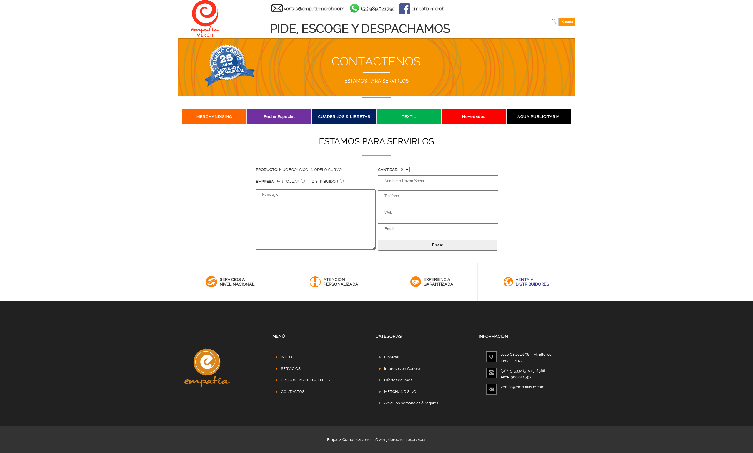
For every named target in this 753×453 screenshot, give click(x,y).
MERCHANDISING (214, 116)
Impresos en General (402, 368)
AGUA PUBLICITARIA (538, 116)
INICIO (286, 357)
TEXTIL (409, 116)
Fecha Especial (279, 116)
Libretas (391, 357)
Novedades (473, 116)
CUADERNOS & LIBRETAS (344, 116)
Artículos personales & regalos (411, 403)
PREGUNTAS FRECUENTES (305, 380)
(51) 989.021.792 (378, 8)
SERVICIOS (291, 368)
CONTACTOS (292, 391)
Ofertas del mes (398, 380)
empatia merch (428, 8)
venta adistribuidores (532, 281)
